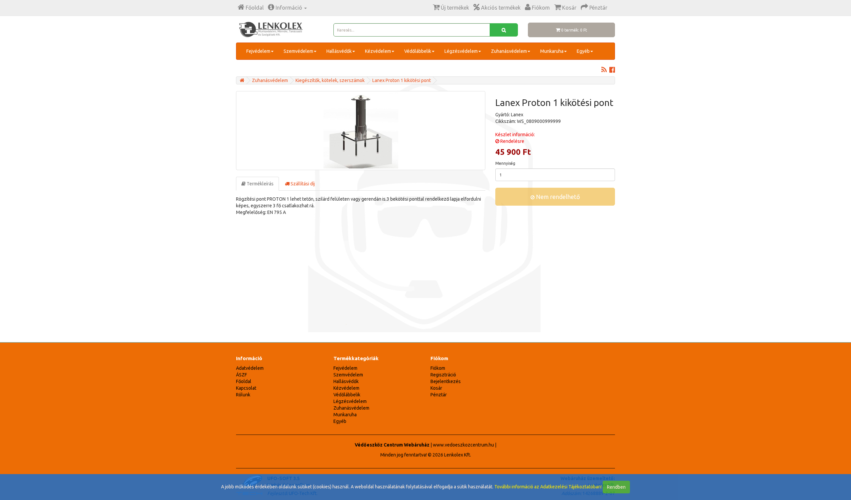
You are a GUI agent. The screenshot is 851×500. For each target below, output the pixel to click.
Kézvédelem (378, 51)
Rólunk (243, 394)
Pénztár (438, 394)
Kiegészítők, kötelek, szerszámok (330, 80)
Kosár (436, 388)
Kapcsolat (246, 388)
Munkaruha (551, 51)
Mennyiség (505, 163)
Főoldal (243, 381)
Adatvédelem (250, 368)
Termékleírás (260, 183)
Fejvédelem (258, 51)
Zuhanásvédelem (509, 51)
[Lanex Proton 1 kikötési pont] (360, 130)
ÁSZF (241, 374)
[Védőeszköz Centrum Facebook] (612, 70)
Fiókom (437, 368)
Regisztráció (443, 374)
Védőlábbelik (417, 51)
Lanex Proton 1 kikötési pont (401, 80)
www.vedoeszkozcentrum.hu (463, 445)
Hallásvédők (339, 51)
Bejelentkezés (445, 381)
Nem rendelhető (557, 196)
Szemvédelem (298, 51)
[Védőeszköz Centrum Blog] (604, 70)
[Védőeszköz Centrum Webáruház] (242, 80)
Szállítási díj (302, 183)
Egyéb (583, 51)
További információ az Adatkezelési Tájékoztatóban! (548, 486)
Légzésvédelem (461, 51)
